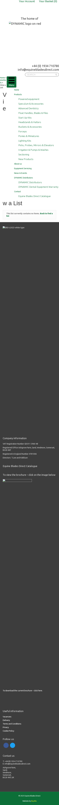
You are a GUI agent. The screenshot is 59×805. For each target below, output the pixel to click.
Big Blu (34, 801)
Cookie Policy (8, 731)
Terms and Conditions (12, 724)
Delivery (6, 720)
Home (16, 90)
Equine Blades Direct (21, 8)
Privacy (6, 727)
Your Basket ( (48, 1)
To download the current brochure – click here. (23, 691)
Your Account (27, 1)
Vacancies (7, 717)
